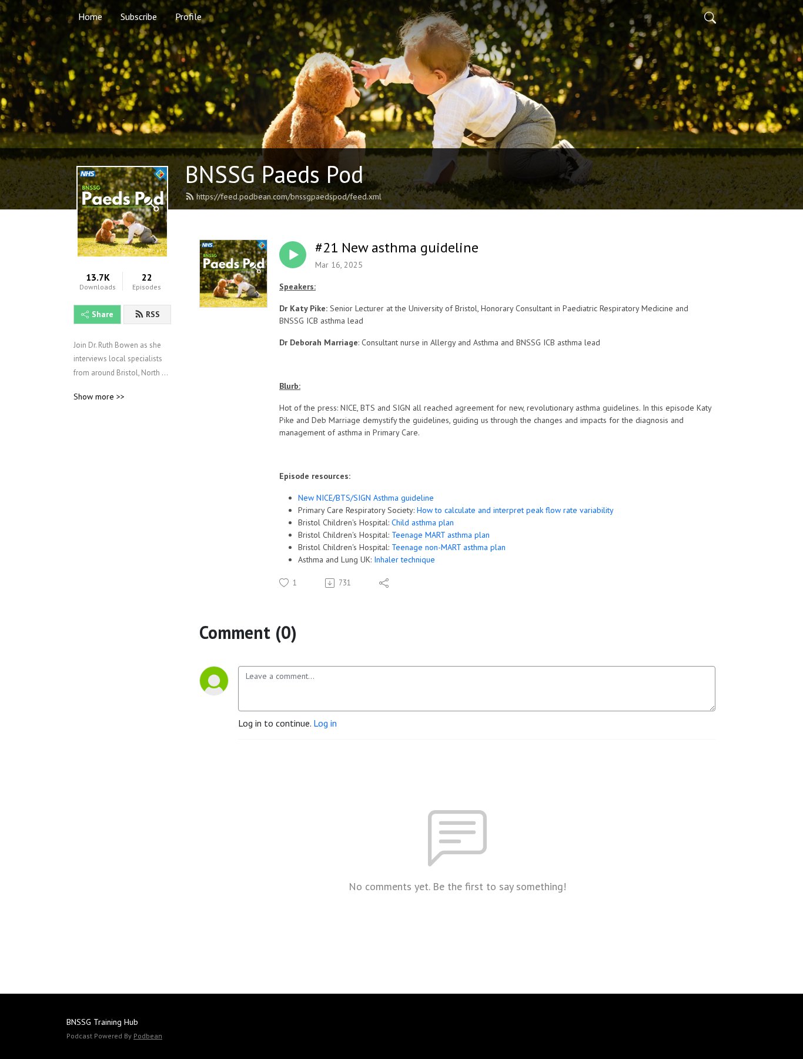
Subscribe (139, 16)
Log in (325, 723)
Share (102, 314)
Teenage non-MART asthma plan (449, 547)
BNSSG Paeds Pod (274, 174)
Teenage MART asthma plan (441, 535)
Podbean (147, 1035)
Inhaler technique (403, 559)
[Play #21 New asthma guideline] (292, 254)
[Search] (710, 16)
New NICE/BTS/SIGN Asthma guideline (366, 497)
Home (90, 16)
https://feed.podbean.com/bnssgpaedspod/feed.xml (289, 196)
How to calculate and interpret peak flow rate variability (515, 510)
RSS (153, 314)
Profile (188, 16)
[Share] (385, 583)
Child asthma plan (424, 522)
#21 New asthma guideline (397, 248)
